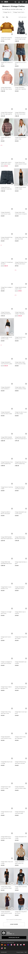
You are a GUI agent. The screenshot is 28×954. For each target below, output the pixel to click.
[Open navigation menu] (2, 2)
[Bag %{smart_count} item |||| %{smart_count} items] (26, 2)
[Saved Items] (22, 2)
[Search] (15, 2)
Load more (14, 924)
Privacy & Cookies (20, 952)
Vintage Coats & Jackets (19, 12)
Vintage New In (7, 12)
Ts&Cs (26, 952)
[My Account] (19, 2)
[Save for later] (12, 34)
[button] (2, 945)
